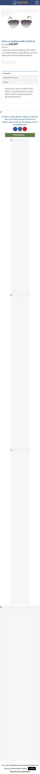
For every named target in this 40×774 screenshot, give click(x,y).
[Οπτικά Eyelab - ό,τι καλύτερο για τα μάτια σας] (20, 2)
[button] (3, 2)
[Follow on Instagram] (20, 129)
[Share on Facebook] (6, 62)
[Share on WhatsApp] (3, 62)
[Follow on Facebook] (15, 129)
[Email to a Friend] (12, 62)
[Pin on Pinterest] (15, 62)
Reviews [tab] (6, 82)
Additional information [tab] (10, 77)
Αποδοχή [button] (32, 768)
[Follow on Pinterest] (25, 129)
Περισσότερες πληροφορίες (20, 771)
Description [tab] (7, 73)
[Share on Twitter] (9, 62)
